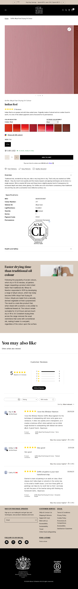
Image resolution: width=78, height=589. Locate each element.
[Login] (62, 10)
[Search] (66, 10)
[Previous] (14, 2)
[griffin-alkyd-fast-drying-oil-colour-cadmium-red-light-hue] (8, 128)
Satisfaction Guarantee (64, 528)
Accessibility (43, 523)
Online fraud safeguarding (47, 532)
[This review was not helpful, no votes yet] (72, 440)
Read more (43, 428)
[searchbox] (10, 399)
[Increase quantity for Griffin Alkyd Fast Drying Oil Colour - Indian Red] (16, 157)
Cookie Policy (61, 518)
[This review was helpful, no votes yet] (68, 440)
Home (6, 18)
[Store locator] (69, 10)
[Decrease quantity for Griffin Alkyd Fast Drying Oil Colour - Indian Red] (7, 157)
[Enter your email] (36, 520)
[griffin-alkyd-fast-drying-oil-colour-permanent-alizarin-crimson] (49, 128)
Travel (41, 529)
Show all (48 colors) (15, 135)
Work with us (43, 521)
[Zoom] (69, 29)
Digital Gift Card (44, 518)
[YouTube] (20, 542)
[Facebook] (7, 542)
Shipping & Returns (45, 515)
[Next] (63, 2)
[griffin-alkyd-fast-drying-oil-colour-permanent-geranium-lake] (41, 128)
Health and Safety (11, 249)
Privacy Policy (61, 515)
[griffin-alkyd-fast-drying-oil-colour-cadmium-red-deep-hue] (33, 128)
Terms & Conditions (63, 512)
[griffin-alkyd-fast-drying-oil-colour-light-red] (58, 128)
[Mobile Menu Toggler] (5, 10)
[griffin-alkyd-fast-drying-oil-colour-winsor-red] (25, 128)
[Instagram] (13, 542)
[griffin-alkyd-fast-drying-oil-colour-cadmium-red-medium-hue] (17, 128)
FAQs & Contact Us (45, 512)
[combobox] (30, 399)
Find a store (43, 541)
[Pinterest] (27, 542)
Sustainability (43, 526)
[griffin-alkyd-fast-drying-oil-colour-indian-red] (66, 128)
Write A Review (39, 388)
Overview (8, 175)
